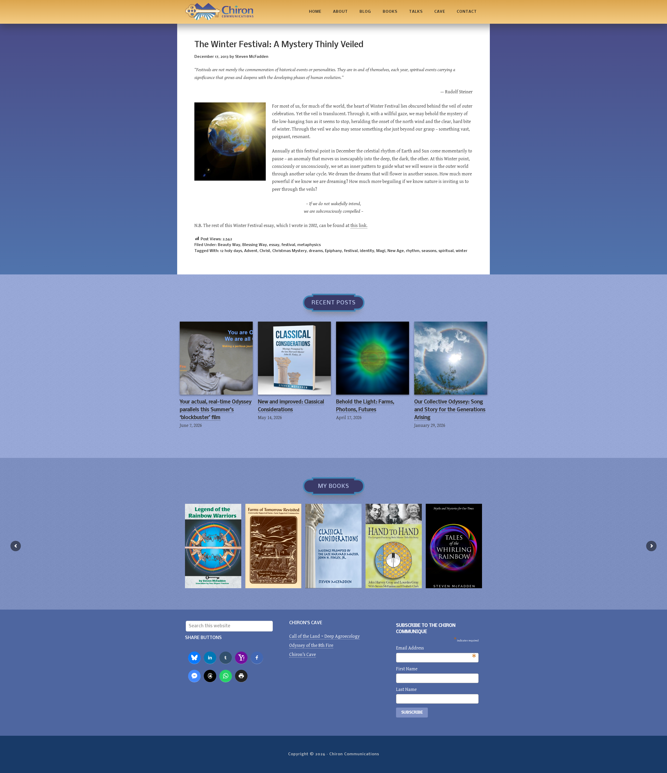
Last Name (406, 689)
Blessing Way (254, 245)
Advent (250, 251)
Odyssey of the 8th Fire (311, 645)
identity (367, 251)
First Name (406, 669)
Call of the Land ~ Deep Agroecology (324, 636)
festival (288, 245)
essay (274, 245)
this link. (358, 225)
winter (461, 251)
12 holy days (231, 251)
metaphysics (309, 245)
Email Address (436, 648)
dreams (316, 251)
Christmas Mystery (289, 251)
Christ (265, 251)
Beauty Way (229, 245)
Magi (380, 251)
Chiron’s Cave (302, 654)
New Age (395, 251)
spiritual (446, 251)
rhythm (412, 251)
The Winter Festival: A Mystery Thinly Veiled (278, 45)
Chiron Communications (219, 12)
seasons (429, 251)
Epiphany (333, 251)
